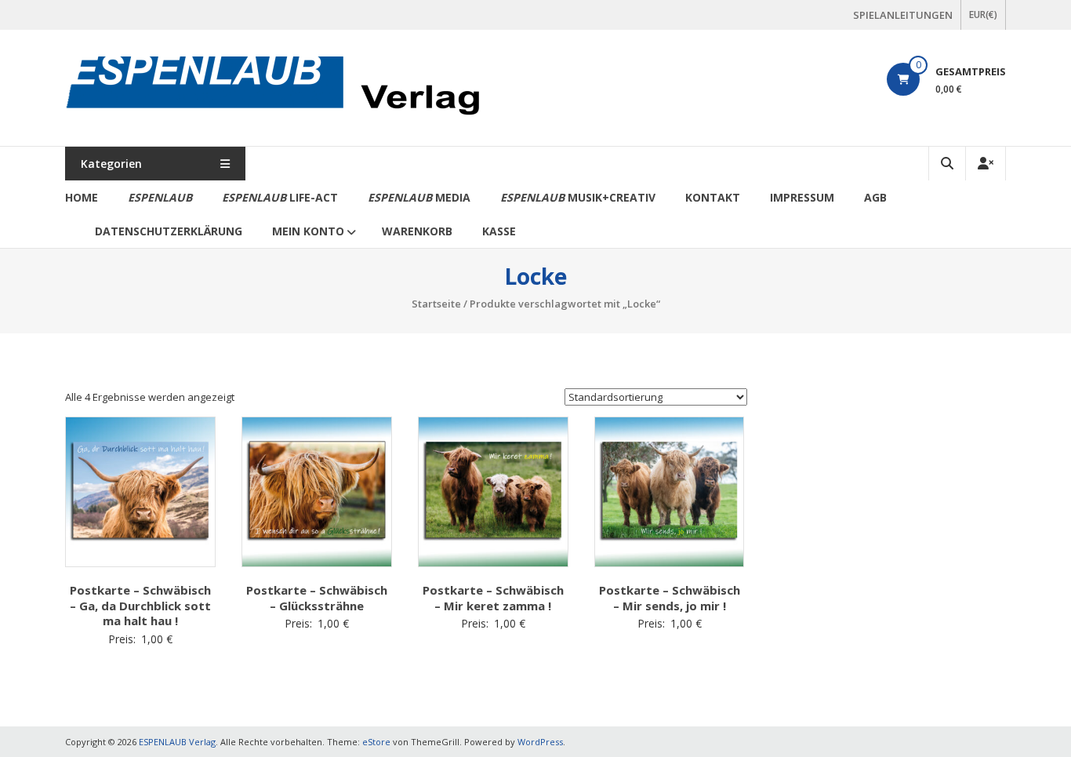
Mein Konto (308, 231)
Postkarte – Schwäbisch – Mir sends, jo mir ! (669, 597)
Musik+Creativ (577, 197)
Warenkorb (417, 231)
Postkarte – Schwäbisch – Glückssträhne (316, 597)
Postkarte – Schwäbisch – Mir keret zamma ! (493, 597)
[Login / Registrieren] (985, 163)
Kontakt (712, 197)
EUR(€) (983, 14)
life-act (280, 197)
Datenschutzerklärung (168, 231)
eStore (376, 742)
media (419, 197)
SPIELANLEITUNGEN (903, 15)
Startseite (436, 304)
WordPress (540, 742)
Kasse (499, 231)
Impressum (802, 197)
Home (81, 197)
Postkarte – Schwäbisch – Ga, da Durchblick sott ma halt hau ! (140, 605)
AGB (875, 197)
